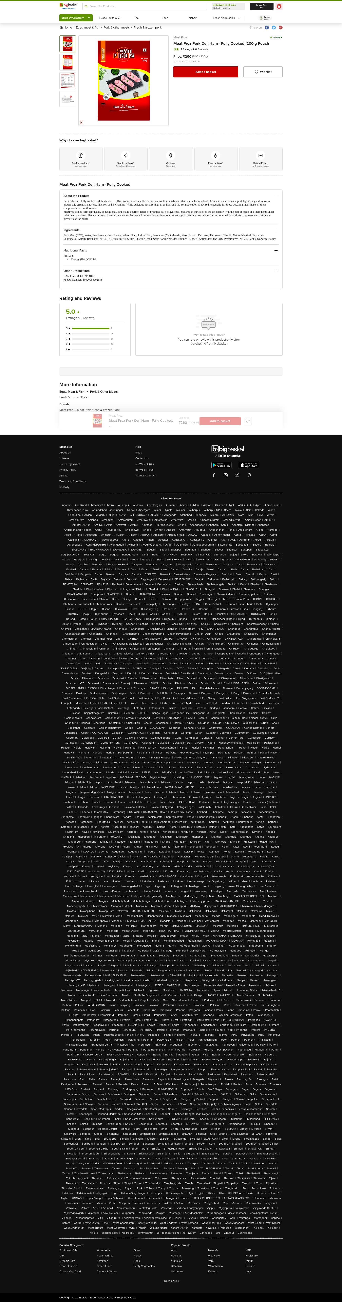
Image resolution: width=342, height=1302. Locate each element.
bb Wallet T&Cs (144, 469)
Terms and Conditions (72, 481)
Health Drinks (105, 1255)
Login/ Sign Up (261, 6)
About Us (65, 452)
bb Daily (64, 487)
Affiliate (63, 475)
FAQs (138, 452)
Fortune (250, 1266)
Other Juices (104, 1266)
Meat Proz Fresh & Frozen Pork (98, 410)
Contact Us (142, 458)
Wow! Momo (215, 1266)
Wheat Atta (103, 1250)
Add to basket (206, 72)
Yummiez (176, 1261)
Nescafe (213, 1250)
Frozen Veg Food (70, 1271)
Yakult (249, 1261)
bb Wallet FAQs (144, 464)
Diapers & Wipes (107, 1271)
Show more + (171, 1281)
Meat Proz (180, 37)
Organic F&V (67, 1261)
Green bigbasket (69, 464)
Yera (211, 1261)
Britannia (176, 1266)
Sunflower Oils (68, 1250)
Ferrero (213, 1271)
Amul (174, 1250)
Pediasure (251, 1255)
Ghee (137, 1250)
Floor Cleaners (68, 1266)
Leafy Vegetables (144, 1266)
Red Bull (176, 1255)
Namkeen (102, 1261)
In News (64, 458)
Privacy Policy (67, 469)
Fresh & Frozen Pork (73, 397)
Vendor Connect (145, 475)
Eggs (137, 1261)
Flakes (138, 1255)
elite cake (214, 1255)
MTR (248, 1250)
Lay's (248, 1271)
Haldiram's (177, 1271)
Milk (61, 1255)
